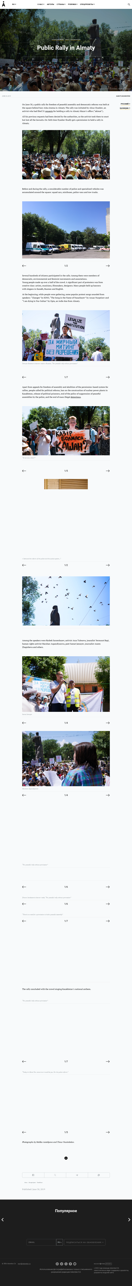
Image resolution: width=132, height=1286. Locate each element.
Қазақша (124, 108)
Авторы (50, 4)
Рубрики (72, 4)
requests (49, 111)
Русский (125, 104)
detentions (76, 397)
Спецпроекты (86, 4)
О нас (40, 4)
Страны (60, 4)
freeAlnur (40, 1182)
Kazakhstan (75, 39)
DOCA (67, 39)
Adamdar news (58, 39)
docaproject (32, 1182)
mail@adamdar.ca (24, 1264)
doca (25, 1182)
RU (13, 4)
